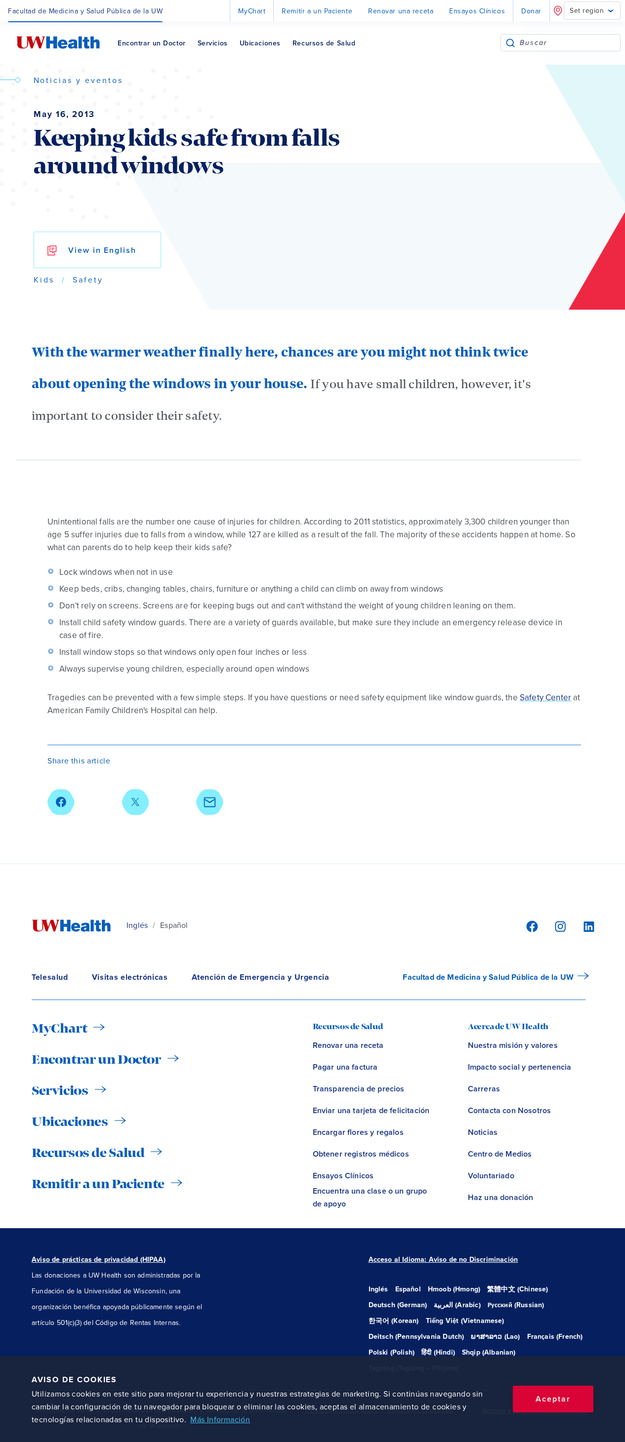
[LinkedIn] (583, 926)
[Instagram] (558, 926)
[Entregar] (510, 43)
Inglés (137, 925)
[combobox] (570, 43)
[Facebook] (530, 926)
